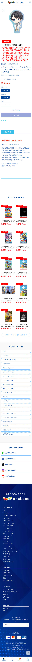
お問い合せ (6, 597)
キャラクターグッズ (8, 372)
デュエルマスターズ (8, 388)
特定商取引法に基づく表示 (10, 591)
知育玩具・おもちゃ (8, 434)
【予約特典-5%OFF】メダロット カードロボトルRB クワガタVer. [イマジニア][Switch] (8, 248)
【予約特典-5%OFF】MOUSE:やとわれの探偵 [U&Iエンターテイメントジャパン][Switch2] (23, 326)
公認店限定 (6, 425)
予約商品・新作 (7, 421)
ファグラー (6, 396)
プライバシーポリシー (9, 589)
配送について (6, 578)
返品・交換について (8, 580)
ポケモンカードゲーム (9, 413)
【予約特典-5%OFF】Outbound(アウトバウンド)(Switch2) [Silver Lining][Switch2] (23, 274)
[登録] (27, 625)
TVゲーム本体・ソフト (9, 359)
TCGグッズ (6, 355)
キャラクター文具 (8, 376)
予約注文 (5, 90)
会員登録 (5, 608)
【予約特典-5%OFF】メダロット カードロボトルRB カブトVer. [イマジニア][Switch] (23, 248)
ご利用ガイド (6, 570)
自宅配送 (5, 97)
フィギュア (6, 401)
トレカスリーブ (7, 392)
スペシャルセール (8, 384)
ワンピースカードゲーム (10, 417)
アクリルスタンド (8, 368)
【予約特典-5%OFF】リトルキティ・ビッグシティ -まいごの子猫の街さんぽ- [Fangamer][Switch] (8, 300)
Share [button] (5, 120)
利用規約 (5, 594)
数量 (2, 101)
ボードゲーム (7, 409)
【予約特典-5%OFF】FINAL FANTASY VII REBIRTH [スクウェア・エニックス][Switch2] (23, 222)
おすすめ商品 (7, 363)
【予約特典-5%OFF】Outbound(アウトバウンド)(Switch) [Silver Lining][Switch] (23, 300)
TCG (4, 351)
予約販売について (8, 575)
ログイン (5, 610)
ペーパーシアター (8, 405)
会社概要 (5, 599)
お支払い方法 (6, 573)
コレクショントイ (8, 380)
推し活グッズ (7, 430)
